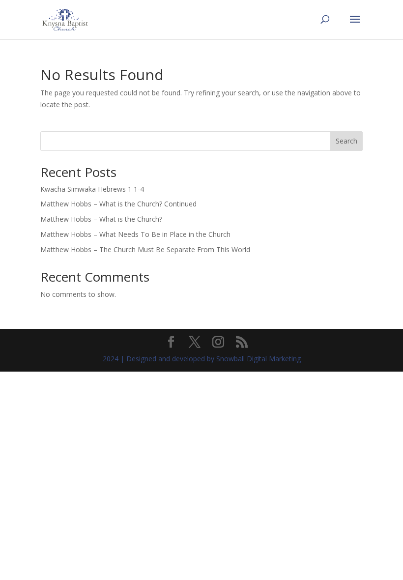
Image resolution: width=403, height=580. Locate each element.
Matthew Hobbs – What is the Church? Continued (118, 203)
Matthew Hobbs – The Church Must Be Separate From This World (145, 249)
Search (346, 140)
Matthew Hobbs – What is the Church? (101, 219)
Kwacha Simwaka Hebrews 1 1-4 (92, 189)
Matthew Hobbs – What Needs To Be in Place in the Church (135, 234)
